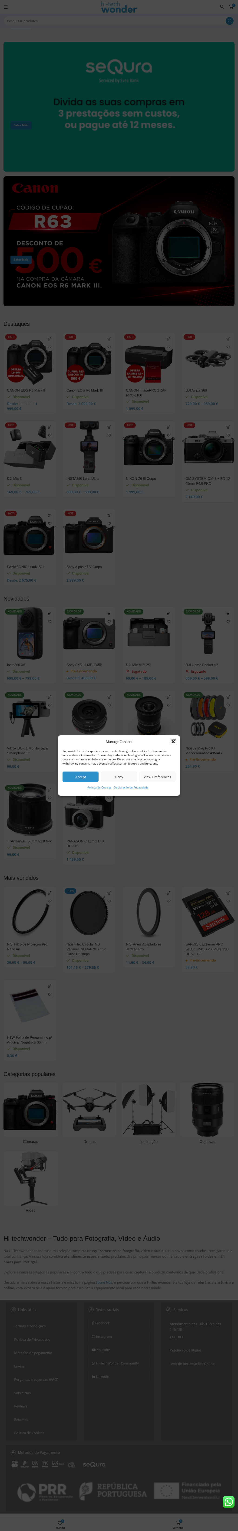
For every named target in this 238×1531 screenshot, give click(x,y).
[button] (173, 741)
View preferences (157, 777)
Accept (80, 777)
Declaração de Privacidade (131, 787)
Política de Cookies (99, 787)
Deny (119, 777)
